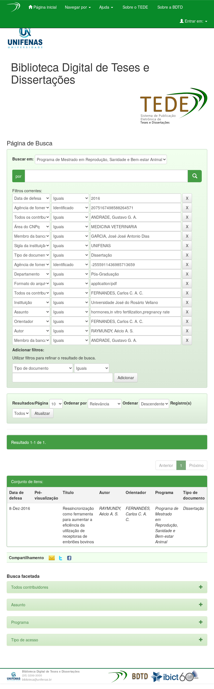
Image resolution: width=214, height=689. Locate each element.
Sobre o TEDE (134, 7)
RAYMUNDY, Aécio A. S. (110, 511)
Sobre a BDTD (169, 7)
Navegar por (76, 7)
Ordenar (130, 403)
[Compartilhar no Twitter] (60, 558)
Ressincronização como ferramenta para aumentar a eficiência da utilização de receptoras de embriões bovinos (78, 524)
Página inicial (44, 7)
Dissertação (193, 508)
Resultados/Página (30, 403)
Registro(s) (180, 403)
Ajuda (104, 7)
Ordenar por (75, 403)
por (18, 176)
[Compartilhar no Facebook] (70, 558)
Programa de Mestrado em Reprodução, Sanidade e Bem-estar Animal (166, 524)
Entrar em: (194, 21)
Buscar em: (23, 159)
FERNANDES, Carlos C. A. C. (138, 513)
